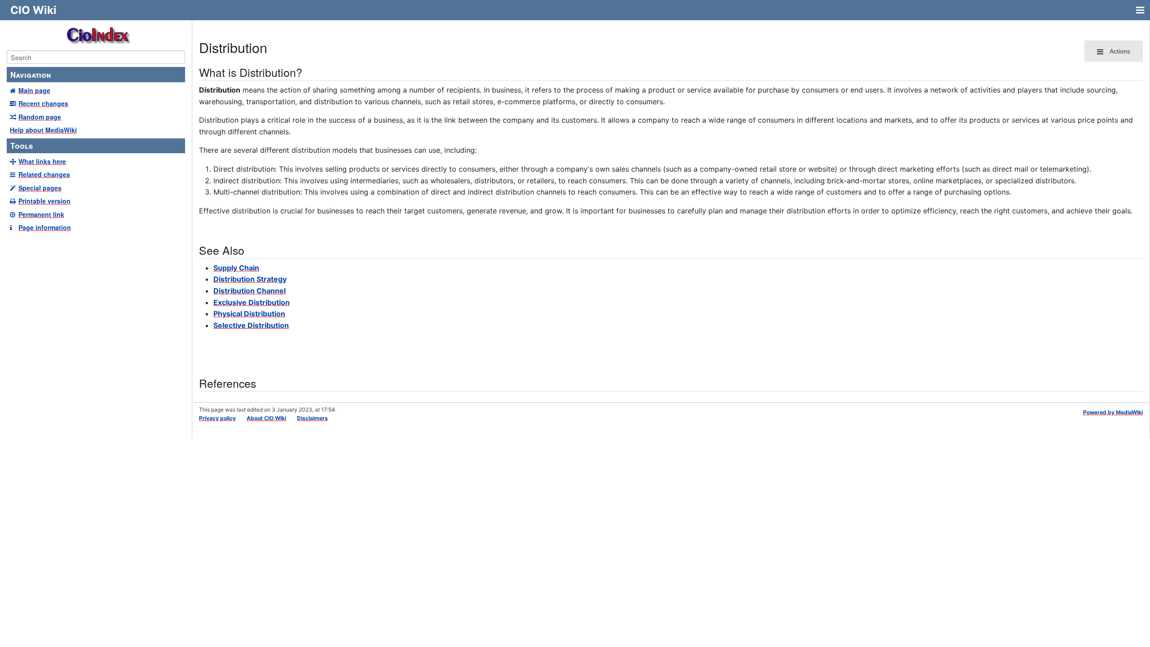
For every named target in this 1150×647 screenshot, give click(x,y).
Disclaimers (312, 418)
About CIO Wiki (266, 418)
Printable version (44, 200)
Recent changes (43, 103)
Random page (39, 116)
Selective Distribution (251, 325)
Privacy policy (217, 418)
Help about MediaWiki (43, 129)
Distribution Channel (249, 290)
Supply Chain (236, 267)
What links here (42, 161)
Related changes (44, 174)
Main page (34, 90)
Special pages (40, 187)
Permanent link (41, 214)
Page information (44, 227)
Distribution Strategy (250, 279)
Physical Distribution (249, 313)
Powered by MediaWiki (1113, 412)
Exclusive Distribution (251, 302)
